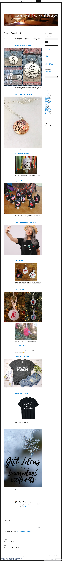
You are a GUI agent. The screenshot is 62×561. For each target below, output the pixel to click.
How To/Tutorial (47, 95)
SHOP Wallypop (42, 9)
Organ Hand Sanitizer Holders (23, 181)
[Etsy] (57, 556)
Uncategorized (47, 112)
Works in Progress (47, 113)
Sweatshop (46, 110)
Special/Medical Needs (48, 109)
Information (47, 97)
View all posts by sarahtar (25, 506)
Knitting (46, 100)
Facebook (46, 51)
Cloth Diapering (47, 89)
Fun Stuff (46, 93)
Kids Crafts (46, 99)
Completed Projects (48, 91)
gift (7, 39)
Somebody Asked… (47, 108)
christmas (5, 39)
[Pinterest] (53, 556)
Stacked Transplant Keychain (23, 45)
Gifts (4, 38)
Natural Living (47, 102)
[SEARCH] (57, 76)
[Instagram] (51, 556)
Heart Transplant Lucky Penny (23, 94)
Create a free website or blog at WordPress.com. (11, 556)
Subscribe (46, 41)
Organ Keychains (19, 260)
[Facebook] (49, 556)
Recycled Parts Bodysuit (21, 346)
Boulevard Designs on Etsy (48, 49)
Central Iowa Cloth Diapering (49, 64)
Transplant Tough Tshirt (22, 356)
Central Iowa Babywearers (48, 63)
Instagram (46, 52)
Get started (38, 1)
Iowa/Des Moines (47, 98)
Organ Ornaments (20, 289)
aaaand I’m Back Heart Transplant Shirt (26, 222)
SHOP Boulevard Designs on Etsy (33, 9)
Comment (38, 527)
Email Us (46, 50)
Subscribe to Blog (48, 33)
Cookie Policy (15, 559)
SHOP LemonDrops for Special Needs (52, 9)
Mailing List (46, 53)
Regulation (46, 106)
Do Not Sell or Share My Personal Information (23, 556)
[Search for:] (51, 76)
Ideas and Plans (47, 96)
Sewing (46, 107)
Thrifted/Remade (47, 111)
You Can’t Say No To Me (21, 393)
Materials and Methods (48, 101)
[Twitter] (55, 556)
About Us (24, 9)
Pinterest (46, 54)
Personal (46, 104)
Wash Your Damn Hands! (22, 153)
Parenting (46, 103)
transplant (9, 39)
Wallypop (46, 56)
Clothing (46, 90)
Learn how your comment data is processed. (24, 531)
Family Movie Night (47, 92)
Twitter (46, 55)
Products (46, 105)
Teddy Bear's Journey (48, 71)
